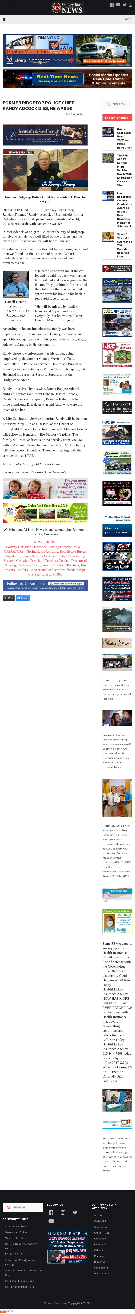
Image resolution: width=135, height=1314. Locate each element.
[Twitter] (124, 5)
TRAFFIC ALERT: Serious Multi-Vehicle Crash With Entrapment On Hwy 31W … (125, 170)
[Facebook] (112, 5)
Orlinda (98, 1250)
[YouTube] (51, 1220)
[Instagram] (130, 5)
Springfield (101, 1267)
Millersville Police (16, 1238)
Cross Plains (101, 1232)
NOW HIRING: (45, 542)
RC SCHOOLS (13, 1254)
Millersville (100, 1244)
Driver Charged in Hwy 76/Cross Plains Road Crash (124, 138)
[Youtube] (118, 5)
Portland (99, 1256)
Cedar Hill (100, 1221)
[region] (117, 268)
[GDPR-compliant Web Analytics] (7, 1312)
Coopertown (101, 1227)
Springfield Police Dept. (19, 1280)
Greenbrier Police (16, 1232)
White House (102, 1273)
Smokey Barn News (55, 1303)
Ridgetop (100, 1261)
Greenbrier (101, 1238)
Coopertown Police (16, 1226)
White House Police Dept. (20, 1286)
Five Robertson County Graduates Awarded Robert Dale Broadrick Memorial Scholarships (125, 209)
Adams (98, 1215)
